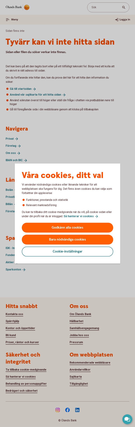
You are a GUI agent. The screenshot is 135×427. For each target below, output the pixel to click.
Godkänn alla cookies (67, 227)
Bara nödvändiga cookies (67, 239)
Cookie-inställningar (67, 251)
